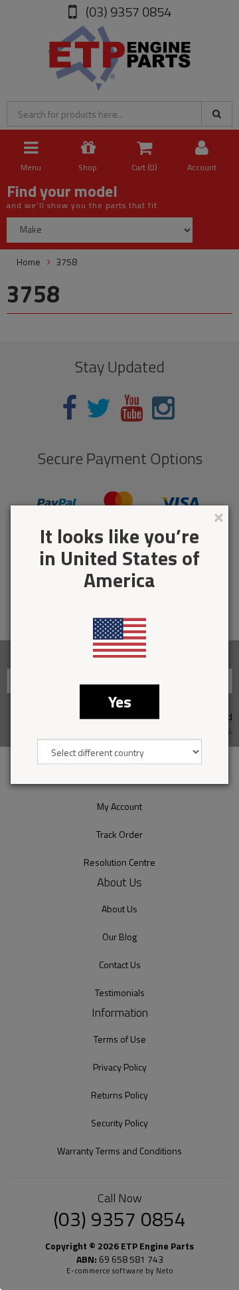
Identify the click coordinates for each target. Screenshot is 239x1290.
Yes (119, 701)
